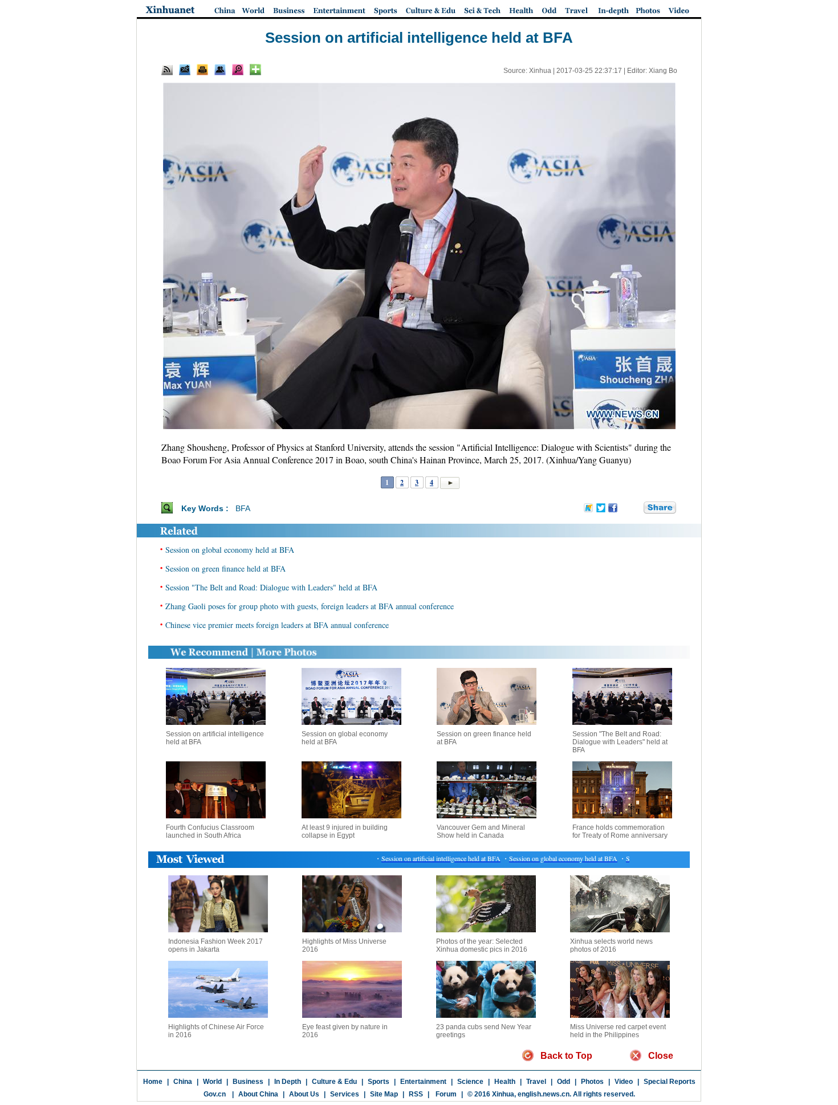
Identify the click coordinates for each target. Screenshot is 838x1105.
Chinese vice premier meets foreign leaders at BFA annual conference (277, 624)
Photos (592, 1082)
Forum (445, 1094)
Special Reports (669, 1082)
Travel (536, 1082)
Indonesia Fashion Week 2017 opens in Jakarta (215, 945)
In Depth (287, 1082)
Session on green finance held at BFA (225, 568)
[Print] (202, 69)
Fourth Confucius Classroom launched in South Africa (210, 831)
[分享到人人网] (635, 507)
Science (470, 1082)
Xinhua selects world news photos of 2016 (611, 945)
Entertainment (423, 1082)
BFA (242, 508)
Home (152, 1082)
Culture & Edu (334, 1082)
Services (344, 1094)
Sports (378, 1082)
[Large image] (237, 69)
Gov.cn (215, 1094)
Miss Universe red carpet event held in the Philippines (618, 1031)
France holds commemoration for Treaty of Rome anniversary (620, 831)
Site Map (384, 1094)
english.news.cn (543, 1094)
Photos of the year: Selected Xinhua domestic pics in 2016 (481, 945)
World (212, 1082)
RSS (416, 1094)
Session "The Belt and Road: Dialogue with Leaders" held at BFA (271, 587)
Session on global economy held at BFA (229, 549)
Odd (563, 1082)
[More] (255, 69)
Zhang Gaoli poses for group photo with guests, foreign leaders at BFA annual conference (309, 606)
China (182, 1082)
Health (504, 1082)
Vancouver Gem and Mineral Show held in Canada (481, 831)
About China (258, 1094)
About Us (304, 1094)
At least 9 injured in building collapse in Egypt (345, 831)
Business (248, 1082)
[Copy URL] (220, 69)
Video (624, 1082)
